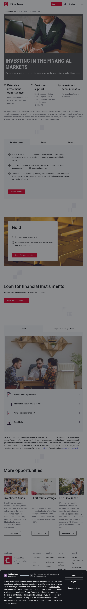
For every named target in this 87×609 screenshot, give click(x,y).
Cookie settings (74, 588)
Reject (73, 582)
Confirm (74, 575)
